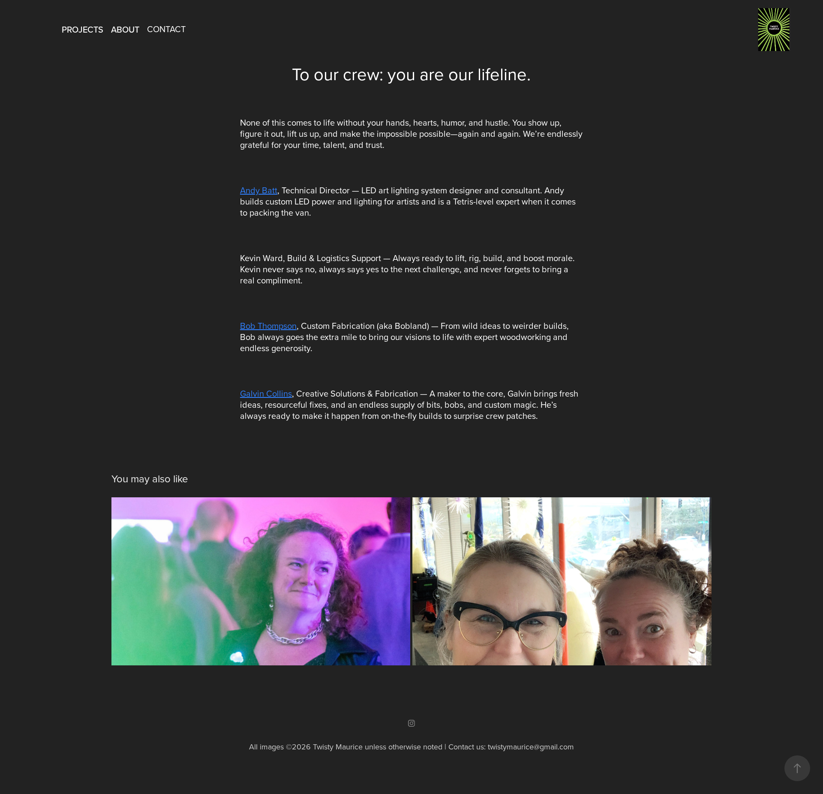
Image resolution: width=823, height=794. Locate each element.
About (125, 29)
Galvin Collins (266, 393)
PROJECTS (82, 29)
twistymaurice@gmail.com (531, 746)
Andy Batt (258, 190)
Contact (166, 29)
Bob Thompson (268, 325)
